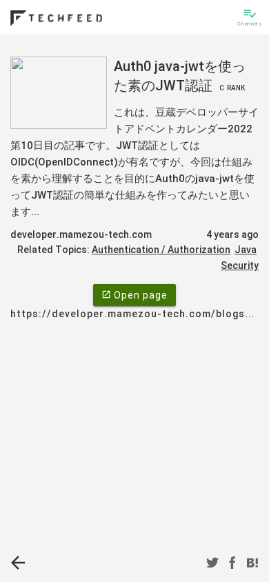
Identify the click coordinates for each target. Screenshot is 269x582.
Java (246, 249)
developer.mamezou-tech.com (81, 234)
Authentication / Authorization (161, 249)
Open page (134, 295)
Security (240, 265)
